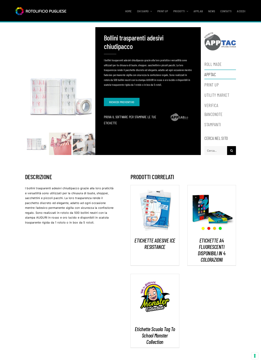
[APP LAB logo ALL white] (179, 114)
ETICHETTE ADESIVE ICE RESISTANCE (154, 243)
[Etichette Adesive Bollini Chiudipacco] (60, 96)
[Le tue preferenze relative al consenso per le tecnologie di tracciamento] (254, 355)
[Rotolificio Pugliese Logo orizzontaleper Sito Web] (41, 8)
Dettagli (155, 210)
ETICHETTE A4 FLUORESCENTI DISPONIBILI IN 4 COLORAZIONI (211, 250)
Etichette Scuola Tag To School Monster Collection (155, 335)
